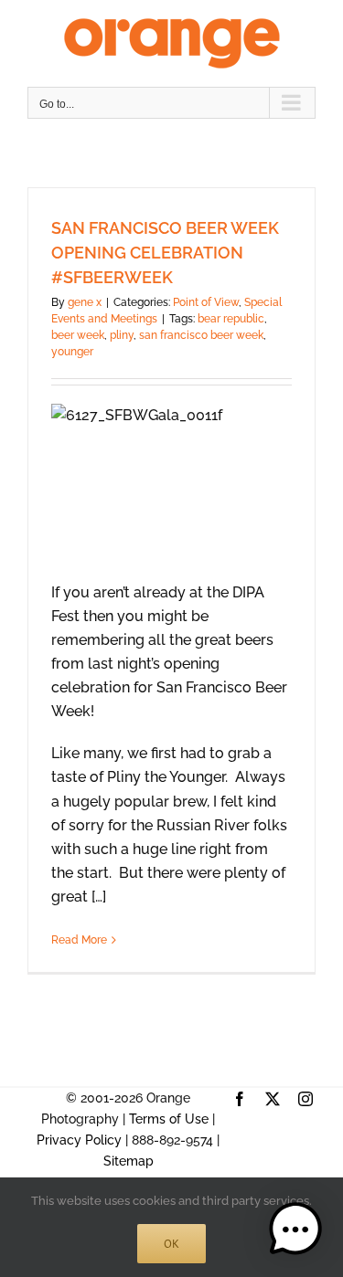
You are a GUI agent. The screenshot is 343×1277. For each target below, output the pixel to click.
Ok (171, 1243)
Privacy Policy (79, 1140)
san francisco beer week (201, 335)
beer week (77, 335)
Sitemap (128, 1161)
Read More (79, 940)
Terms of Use (169, 1119)
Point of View (206, 302)
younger (72, 351)
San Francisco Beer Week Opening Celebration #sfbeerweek (165, 252)
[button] (295, 1229)
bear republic (231, 318)
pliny (122, 335)
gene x (85, 302)
